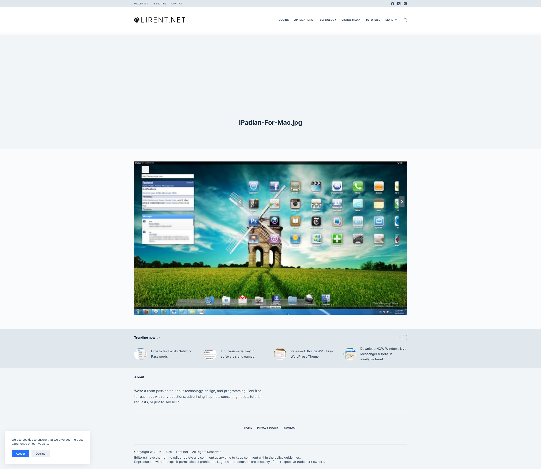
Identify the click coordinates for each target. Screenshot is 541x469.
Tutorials (373, 19)
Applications (303, 19)
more (389, 19)
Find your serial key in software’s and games (237, 353)
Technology (327, 19)
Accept (20, 453)
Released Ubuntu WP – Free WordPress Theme (312, 353)
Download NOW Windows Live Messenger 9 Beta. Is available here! (383, 354)
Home (248, 427)
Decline (40, 453)
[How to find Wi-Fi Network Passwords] (140, 354)
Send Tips (160, 3)
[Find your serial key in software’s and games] (210, 354)
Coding (284, 19)
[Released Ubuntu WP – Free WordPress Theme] (280, 354)
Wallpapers (141, 3)
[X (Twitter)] (398, 3)
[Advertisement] (270, 64)
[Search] (405, 20)
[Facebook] (392, 3)
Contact (176, 3)
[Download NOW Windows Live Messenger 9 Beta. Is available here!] (349, 354)
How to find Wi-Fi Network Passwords (171, 353)
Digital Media (351, 19)
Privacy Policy (268, 427)
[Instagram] (405, 3)
